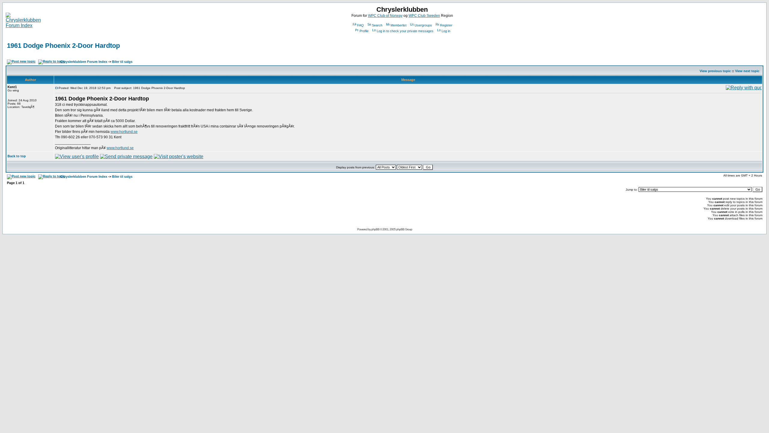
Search (377, 25)
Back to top (17, 156)
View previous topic (715, 71)
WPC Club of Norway (385, 16)
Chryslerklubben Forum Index (83, 61)
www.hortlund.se (124, 132)
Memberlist (398, 25)
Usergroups (423, 25)
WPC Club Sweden (424, 16)
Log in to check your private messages (405, 31)
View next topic (747, 71)
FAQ (360, 25)
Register (446, 25)
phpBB (375, 229)
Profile (364, 31)
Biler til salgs (122, 61)
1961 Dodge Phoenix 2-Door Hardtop (63, 45)
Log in (446, 31)
